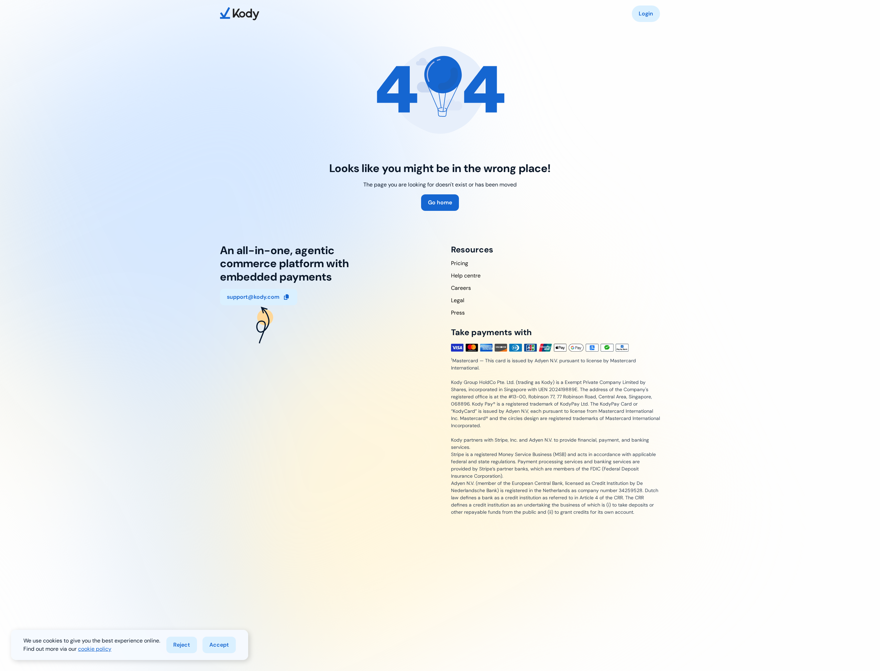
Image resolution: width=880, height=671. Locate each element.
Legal (457, 300)
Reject (181, 644)
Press (458, 312)
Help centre (466, 275)
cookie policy (94, 648)
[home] (239, 13)
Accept (219, 644)
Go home (440, 202)
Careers (461, 288)
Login (646, 13)
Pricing (459, 263)
